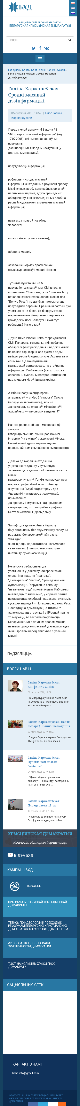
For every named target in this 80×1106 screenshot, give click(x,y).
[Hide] (64, 1104)
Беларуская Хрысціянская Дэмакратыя (40, 24)
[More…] (60, 1104)
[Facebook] (33, 1104)
